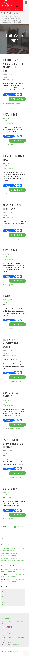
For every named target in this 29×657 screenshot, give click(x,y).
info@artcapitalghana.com (10, 633)
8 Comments (9, 456)
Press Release (6, 624)
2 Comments (9, 259)
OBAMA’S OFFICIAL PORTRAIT (11, 394)
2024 (3, 597)
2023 (3, 599)
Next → (24, 527)
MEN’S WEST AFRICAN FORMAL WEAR (12, 207)
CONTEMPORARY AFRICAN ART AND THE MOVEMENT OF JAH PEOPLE (13, 65)
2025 (3, 594)
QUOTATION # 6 (10, 488)
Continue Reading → (17, 99)
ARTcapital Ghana (9, 13)
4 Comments (9, 123)
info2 (6, 77)
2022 (3, 602)
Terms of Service (7, 616)
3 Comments (9, 168)
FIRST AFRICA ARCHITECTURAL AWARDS (10, 343)
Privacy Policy (6, 618)
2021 (3, 605)
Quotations (12, 144)
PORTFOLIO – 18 (10, 296)
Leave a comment (10, 79)
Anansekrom (15, 644)
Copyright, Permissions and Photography (14, 621)
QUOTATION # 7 (10, 250)
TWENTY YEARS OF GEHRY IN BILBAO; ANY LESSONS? (13, 443)
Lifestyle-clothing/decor (15, 239)
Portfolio (11, 328)
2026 (3, 591)
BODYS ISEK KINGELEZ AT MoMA (14, 157)
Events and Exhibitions (15, 103)
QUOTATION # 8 (10, 114)
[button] (26, 2)
